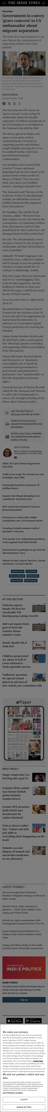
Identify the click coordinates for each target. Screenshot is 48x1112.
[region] (24, 1068)
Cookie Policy (38, 1061)
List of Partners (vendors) (13, 1093)
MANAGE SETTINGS (24, 1107)
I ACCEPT (24, 1100)
